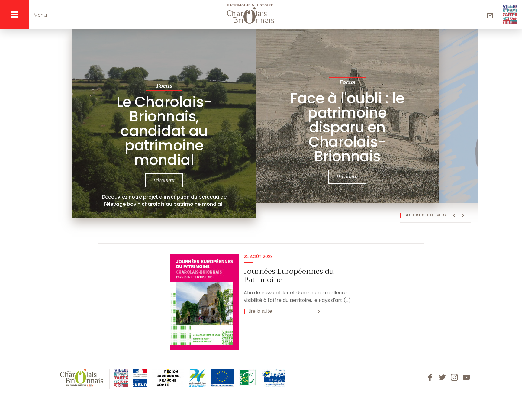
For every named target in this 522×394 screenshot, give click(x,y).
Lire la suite (260, 311)
